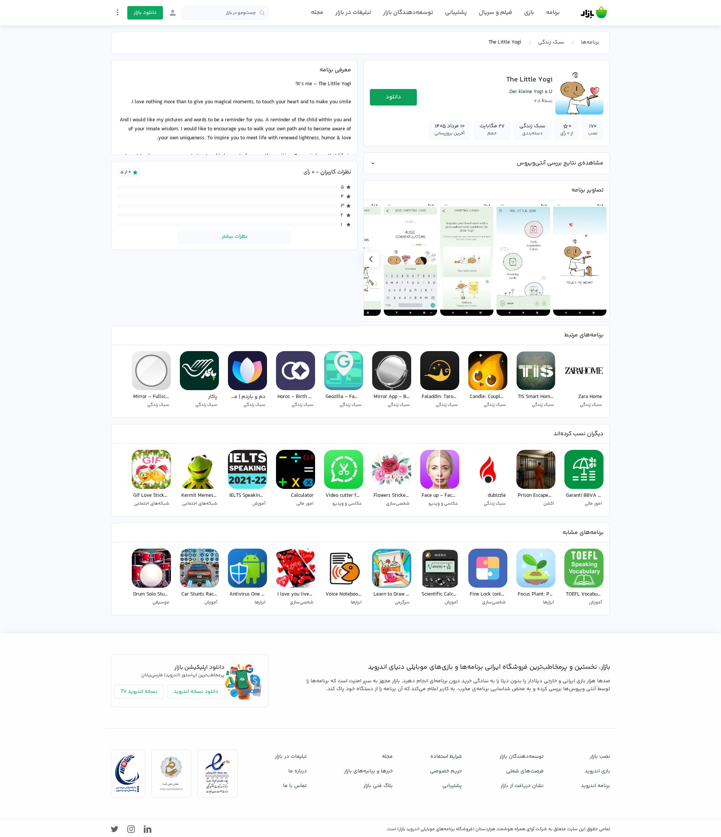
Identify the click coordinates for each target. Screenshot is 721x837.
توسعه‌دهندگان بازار (408, 12)
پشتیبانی (456, 12)
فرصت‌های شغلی (525, 771)
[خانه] (594, 13)
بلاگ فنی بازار (378, 786)
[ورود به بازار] (172, 13)
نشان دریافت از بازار (522, 786)
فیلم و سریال (495, 12)
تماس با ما (295, 786)
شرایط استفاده (446, 757)
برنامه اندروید (595, 786)
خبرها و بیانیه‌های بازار (368, 771)
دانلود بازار (145, 13)
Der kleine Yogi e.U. (530, 92)
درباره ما (297, 771)
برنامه (553, 12)
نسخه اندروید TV (139, 692)
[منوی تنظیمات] (117, 12)
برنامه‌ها (590, 42)
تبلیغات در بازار (353, 12)
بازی (529, 12)
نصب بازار (600, 757)
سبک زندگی (551, 42)
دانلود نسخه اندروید (196, 692)
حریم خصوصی (446, 771)
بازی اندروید (597, 771)
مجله (317, 12)
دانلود (393, 97)
